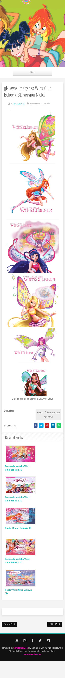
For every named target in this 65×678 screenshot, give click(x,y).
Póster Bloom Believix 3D (18, 528)
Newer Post (9, 624)
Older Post (55, 624)
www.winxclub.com (33, 654)
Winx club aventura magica (48, 414)
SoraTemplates (20, 648)
